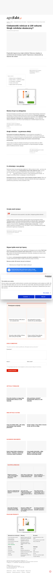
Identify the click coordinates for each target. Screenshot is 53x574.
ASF (34, 550)
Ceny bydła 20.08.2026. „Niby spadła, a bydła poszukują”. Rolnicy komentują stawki (35, 453)
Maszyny (23, 535)
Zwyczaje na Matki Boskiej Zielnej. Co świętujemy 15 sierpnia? (13, 491)
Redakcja (28, 572)
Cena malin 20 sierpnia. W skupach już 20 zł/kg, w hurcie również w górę (13, 508)
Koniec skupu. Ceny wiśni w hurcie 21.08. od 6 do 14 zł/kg (36, 425)
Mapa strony (28, 570)
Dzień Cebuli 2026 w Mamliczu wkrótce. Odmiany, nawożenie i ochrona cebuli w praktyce (15, 453)
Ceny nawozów (11, 544)
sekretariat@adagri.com (11, 568)
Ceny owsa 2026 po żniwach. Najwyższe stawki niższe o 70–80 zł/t (40, 475)
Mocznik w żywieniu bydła (38, 554)
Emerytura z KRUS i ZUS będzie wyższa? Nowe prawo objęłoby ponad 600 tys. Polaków (27, 509)
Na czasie (35, 535)
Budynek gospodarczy (25, 550)
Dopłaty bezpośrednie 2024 (26, 551)
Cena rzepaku (11, 543)
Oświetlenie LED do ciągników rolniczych (25, 540)
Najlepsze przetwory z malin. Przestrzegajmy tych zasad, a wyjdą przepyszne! (13, 476)
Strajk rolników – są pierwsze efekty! (17, 79)
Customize (25, 296)
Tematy (14, 570)
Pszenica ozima (11, 551)
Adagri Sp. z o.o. (24, 560)
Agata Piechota (16, 30)
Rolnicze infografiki (21, 570)
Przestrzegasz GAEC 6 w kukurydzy (26, 555)
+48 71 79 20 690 (11, 567)
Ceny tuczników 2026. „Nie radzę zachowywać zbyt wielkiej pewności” (16, 426)
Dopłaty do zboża (24, 553)
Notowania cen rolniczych (14, 535)
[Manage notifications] (50, 571)
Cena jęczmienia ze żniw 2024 (38, 538)
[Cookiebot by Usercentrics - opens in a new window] (46, 276)
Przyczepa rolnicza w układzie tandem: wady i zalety (26, 543)
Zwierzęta (35, 546)
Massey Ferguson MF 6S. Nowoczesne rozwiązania (26, 538)
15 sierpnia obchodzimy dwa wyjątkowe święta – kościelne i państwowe (39, 508)
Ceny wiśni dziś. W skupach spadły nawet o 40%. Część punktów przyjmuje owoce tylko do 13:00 (26, 492)
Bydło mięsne (36, 551)
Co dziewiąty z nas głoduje (15, 81)
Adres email (30, 361)
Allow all (43, 296)
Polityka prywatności (16, 572)
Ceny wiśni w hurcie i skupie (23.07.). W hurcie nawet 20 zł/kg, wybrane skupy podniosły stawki (40, 492)
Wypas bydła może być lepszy (16, 84)
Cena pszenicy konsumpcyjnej (11, 539)
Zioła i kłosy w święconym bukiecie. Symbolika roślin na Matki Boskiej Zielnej (27, 475)
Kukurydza (10, 550)
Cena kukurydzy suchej (13, 537)
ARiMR (22, 548)
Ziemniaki (10, 554)
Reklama (23, 572)
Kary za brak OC (36, 541)
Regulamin (9, 572)
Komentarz (9, 349)
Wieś (22, 546)
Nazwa (8, 361)
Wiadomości (9, 570)
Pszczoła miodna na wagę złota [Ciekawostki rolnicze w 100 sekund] (15, 400)
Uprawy (9, 546)
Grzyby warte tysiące (14, 82)
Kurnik (34, 553)
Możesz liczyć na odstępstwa (15, 78)
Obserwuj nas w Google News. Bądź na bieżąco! (20, 264)
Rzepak (9, 553)
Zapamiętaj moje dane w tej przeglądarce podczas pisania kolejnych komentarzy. (24, 366)
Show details (46, 292)
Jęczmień (10, 548)
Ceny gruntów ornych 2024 (38, 539)
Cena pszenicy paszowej (13, 541)
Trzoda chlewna (36, 556)
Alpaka (34, 548)
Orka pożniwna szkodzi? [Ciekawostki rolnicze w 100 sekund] (34, 400)
